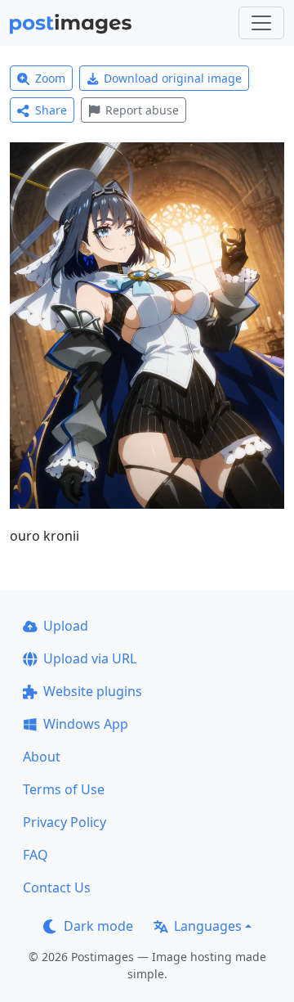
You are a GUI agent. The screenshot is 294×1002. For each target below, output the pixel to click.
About (41, 757)
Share (51, 110)
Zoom (50, 78)
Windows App (85, 724)
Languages (208, 926)
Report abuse (142, 110)
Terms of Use (64, 789)
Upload (65, 626)
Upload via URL (89, 658)
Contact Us (57, 887)
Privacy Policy (64, 822)
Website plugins (92, 691)
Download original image (173, 78)
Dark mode (98, 926)
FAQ (35, 855)
